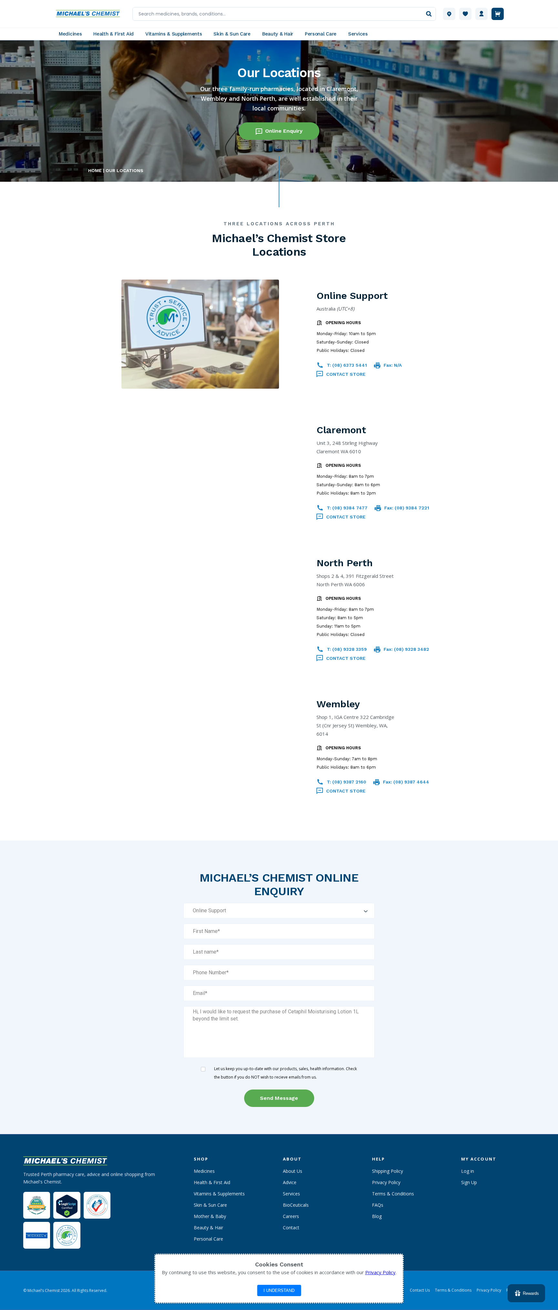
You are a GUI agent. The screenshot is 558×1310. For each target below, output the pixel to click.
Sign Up (469, 1182)
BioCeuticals (296, 1205)
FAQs (377, 1205)
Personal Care (208, 1239)
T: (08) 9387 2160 (346, 781)
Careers (291, 1216)
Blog (377, 1216)
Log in (467, 1171)
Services (291, 1194)
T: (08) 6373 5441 (347, 365)
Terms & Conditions (393, 1194)
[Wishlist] (465, 14)
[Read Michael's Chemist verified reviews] (36, 1205)
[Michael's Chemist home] (89, 14)
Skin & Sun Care (210, 1205)
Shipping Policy (387, 1171)
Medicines (204, 1171)
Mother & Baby (210, 1216)
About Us (292, 1171)
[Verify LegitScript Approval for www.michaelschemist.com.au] (67, 1205)
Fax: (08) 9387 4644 (406, 781)
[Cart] (497, 14)
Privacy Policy (386, 1182)
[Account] (481, 14)
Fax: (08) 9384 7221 (406, 507)
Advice (289, 1182)
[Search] (428, 14)
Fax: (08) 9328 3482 (406, 649)
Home (95, 170)
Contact (291, 1227)
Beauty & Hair (208, 1227)
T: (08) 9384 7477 (347, 507)
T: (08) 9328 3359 (347, 649)
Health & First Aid (212, 1182)
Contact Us (420, 1290)
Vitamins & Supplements (219, 1194)
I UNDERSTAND (279, 1290)
